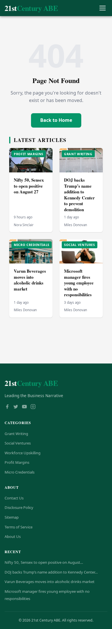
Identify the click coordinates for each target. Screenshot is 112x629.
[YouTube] (24, 407)
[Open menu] (102, 8)
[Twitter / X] (15, 407)
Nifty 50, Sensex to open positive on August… (44, 562)
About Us (13, 536)
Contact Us (14, 498)
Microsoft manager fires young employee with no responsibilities (79, 283)
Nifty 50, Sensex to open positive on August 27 (29, 186)
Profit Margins (17, 462)
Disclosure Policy (19, 507)
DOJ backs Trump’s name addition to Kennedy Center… (51, 572)
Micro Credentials (19, 472)
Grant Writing (16, 433)
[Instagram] (33, 407)
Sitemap (12, 517)
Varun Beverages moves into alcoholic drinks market (30, 280)
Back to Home (56, 120)
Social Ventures (18, 443)
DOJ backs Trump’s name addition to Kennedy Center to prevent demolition (79, 195)
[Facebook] (7, 407)
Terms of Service (18, 527)
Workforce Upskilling (22, 452)
